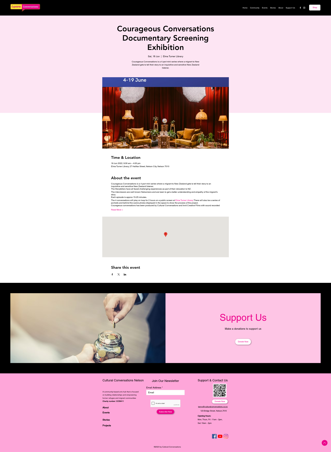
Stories (106, 419)
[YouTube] (220, 436)
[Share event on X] (118, 274)
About (106, 407)
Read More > (117, 209)
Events (106, 412)
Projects (107, 425)
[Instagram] (304, 7)
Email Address (153, 387)
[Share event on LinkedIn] (125, 274)
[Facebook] (300, 7)
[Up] (325, 443)
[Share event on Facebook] (112, 274)
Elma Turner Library (184, 200)
